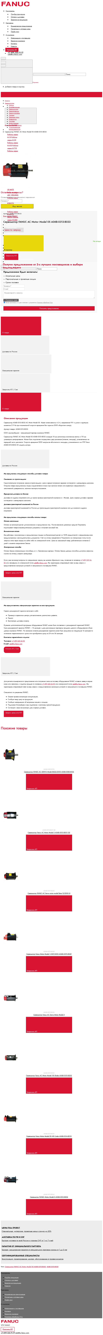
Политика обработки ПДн (45, 303)
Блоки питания (13, 123)
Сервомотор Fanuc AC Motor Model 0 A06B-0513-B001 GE (49, 832)
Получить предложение (49, 308)
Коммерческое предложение (21, 26)
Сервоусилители (12, 233)
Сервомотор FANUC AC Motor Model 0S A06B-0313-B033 (25, 1267)
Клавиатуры (13, 119)
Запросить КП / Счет (10, 389)
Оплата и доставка (17, 17)
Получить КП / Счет (12, 649)
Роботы (11, 105)
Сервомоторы (13, 109)
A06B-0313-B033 (52, 1267)
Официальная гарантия (11, 370)
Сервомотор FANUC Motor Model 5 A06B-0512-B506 (49, 1197)
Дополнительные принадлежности (19, 259)
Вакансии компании (18, 41)
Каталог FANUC (42, 106)
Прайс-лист (15, 32)
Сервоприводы (14, 111)
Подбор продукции (18, 14)
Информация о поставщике (20, 38)
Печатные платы (14, 117)
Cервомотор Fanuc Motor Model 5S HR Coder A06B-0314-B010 (49, 1136)
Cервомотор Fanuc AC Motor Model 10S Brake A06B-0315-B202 (49, 1075)
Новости (14, 46)
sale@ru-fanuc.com (15, 54)
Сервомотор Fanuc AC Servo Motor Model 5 (49, 1015)
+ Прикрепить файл (11, 300)
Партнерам (9, 23)
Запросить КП (32, 788)
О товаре (5, 332)
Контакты (14, 43)
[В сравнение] (16, 151)
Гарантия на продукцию (19, 20)
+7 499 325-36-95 (18, 641)
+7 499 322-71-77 (15, 52)
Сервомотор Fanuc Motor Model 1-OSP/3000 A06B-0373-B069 (49, 954)
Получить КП (12, 50)
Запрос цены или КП (13, 573)
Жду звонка (17, 206)
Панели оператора (15, 125)
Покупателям (10, 11)
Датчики (11, 115)
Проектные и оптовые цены (20, 29)
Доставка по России (10, 351)
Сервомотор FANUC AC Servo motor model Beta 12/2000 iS (49, 893)
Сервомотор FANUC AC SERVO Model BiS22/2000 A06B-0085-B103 (49, 772)
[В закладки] (46, 151)
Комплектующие (12, 225)
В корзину (8, 250)
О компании (10, 35)
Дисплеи (12, 121)
